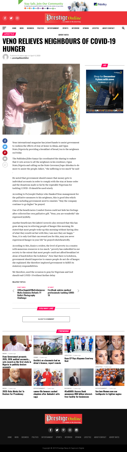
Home (14, 28)
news (22, 28)
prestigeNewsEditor (20, 58)
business (30, 28)
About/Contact (108, 28)
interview (75, 28)
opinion (86, 28)
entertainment (53, 28)
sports (65, 28)
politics (40, 28)
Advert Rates (63, 34)
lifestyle (95, 28)
